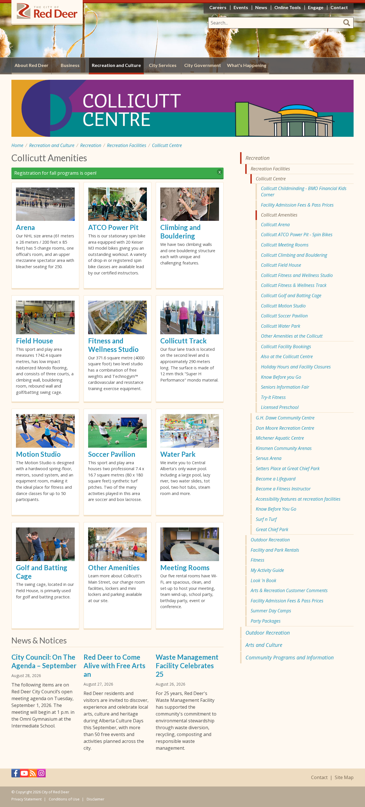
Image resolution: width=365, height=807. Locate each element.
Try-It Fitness (273, 397)
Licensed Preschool (280, 407)
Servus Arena (268, 458)
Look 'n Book (263, 580)
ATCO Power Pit (113, 227)
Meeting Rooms (185, 567)
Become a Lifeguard (275, 479)
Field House (34, 341)
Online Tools (287, 7)
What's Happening (246, 65)
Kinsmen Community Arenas (284, 448)
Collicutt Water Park (280, 326)
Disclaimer (95, 799)
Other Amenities (114, 567)
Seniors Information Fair (285, 387)
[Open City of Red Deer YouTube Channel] (24, 774)
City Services (163, 65)
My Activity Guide (267, 570)
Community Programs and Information (290, 657)
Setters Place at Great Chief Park (288, 468)
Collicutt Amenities (279, 215)
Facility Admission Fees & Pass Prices (297, 205)
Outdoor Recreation (270, 540)
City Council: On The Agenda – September (43, 661)
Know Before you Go (281, 377)
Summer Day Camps (271, 611)
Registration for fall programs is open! (55, 173)
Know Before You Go (276, 509)
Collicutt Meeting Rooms (285, 245)
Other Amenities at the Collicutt (292, 336)
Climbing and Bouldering (180, 231)
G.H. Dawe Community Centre (285, 418)
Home (17, 145)
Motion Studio (38, 454)
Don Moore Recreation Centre (285, 428)
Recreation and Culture (51, 145)
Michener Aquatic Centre (280, 438)
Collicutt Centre (167, 145)
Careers (217, 7)
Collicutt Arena (275, 224)
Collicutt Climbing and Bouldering (294, 255)
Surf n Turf (266, 519)
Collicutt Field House (281, 265)
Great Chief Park (272, 529)
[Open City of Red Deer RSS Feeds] (33, 774)
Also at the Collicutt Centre (287, 356)
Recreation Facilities (126, 145)
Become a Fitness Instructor (283, 489)
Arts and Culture (264, 644)
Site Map (344, 777)
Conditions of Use (64, 799)
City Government (202, 65)
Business (70, 65)
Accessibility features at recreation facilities (298, 499)
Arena (25, 227)
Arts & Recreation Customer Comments (289, 590)
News (261, 7)
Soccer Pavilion (111, 454)
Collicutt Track (183, 341)
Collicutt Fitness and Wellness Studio (297, 275)
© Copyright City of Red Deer (40, 791)
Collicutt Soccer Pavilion (284, 316)
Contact (319, 777)
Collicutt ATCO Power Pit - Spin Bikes (296, 234)
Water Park (178, 454)
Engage (315, 7)
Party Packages (266, 621)
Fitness (257, 560)
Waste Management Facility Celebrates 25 (187, 665)
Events (241, 7)
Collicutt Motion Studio (283, 306)
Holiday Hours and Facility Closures (296, 367)
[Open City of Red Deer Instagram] (41, 774)
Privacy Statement (26, 799)
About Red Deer (31, 65)
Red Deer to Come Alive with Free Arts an (114, 665)
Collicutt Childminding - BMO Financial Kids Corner (303, 191)
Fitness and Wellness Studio (113, 345)
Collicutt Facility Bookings (286, 346)
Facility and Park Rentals (275, 550)
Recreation (90, 145)
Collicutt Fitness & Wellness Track (294, 285)
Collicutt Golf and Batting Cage (291, 295)
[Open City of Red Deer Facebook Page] (15, 774)
